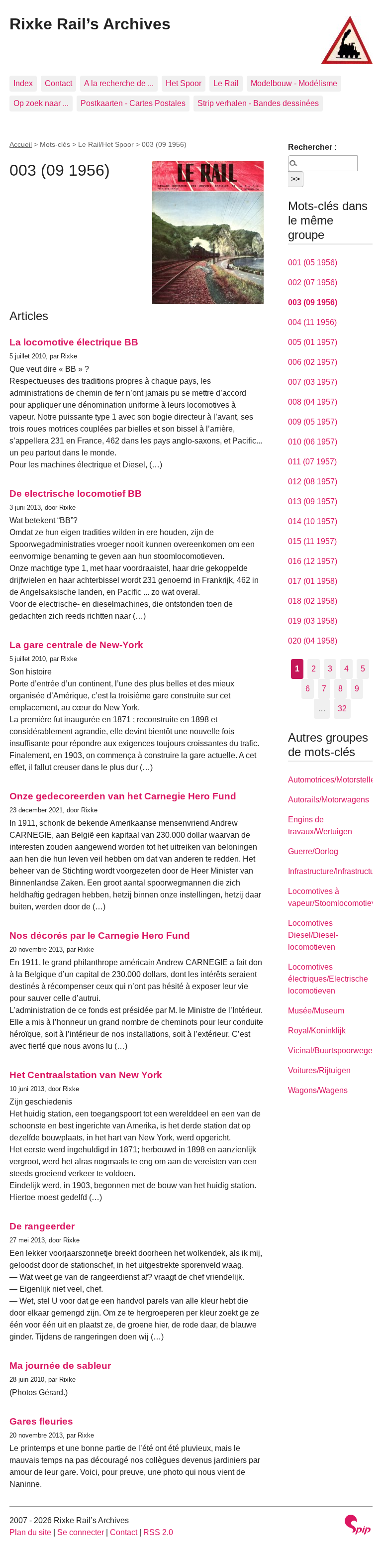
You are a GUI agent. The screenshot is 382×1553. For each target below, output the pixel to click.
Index (23, 83)
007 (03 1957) (312, 382)
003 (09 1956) (312, 302)
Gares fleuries (41, 1421)
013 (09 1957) (312, 501)
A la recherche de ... (119, 83)
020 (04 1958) (312, 641)
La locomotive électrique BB (73, 342)
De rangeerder (42, 1226)
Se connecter (80, 1532)
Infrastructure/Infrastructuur (335, 871)
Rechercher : (312, 147)
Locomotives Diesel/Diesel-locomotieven (313, 935)
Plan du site (30, 1532)
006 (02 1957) (312, 362)
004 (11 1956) (312, 322)
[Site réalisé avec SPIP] (358, 1526)
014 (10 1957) (312, 521)
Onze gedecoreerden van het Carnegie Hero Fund (122, 796)
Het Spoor (183, 83)
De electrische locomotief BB (75, 493)
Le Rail (226, 83)
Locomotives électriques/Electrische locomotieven (328, 979)
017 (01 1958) (312, 581)
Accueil (20, 144)
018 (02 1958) (312, 601)
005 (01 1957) (312, 342)
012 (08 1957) (312, 481)
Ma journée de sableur (60, 1365)
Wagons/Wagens (318, 1090)
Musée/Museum (316, 1010)
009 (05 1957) (312, 422)
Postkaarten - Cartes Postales (133, 103)
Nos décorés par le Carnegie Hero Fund (99, 935)
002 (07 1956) (312, 282)
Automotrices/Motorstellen (334, 780)
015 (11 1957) (312, 541)
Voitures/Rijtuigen (319, 1070)
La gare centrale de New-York (76, 645)
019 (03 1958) (312, 621)
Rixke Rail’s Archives (90, 24)
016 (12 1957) (312, 561)
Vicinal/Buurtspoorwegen (332, 1050)
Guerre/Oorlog (313, 851)
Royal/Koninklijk (317, 1030)
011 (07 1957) (312, 461)
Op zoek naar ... (41, 103)
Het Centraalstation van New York (85, 1075)
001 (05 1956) (312, 262)
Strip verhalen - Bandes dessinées (258, 103)
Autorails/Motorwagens (328, 799)
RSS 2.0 (158, 1532)
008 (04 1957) (312, 402)
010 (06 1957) (312, 442)
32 (342, 708)
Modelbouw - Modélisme (294, 83)
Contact (58, 83)
